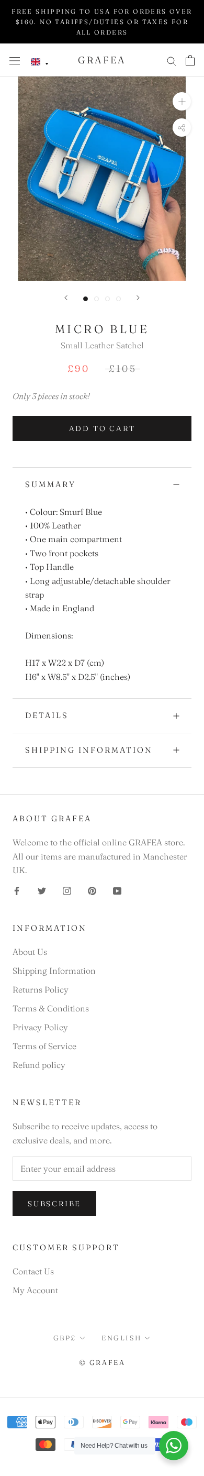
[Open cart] (190, 60)
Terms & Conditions (51, 1008)
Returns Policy (41, 989)
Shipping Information (89, 750)
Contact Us (33, 1271)
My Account (35, 1290)
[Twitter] (42, 890)
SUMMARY (50, 484)
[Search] (171, 60)
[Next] (138, 297)
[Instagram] (67, 890)
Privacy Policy (40, 1027)
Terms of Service (44, 1046)
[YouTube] (117, 890)
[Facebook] (17, 890)
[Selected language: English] (39, 62)
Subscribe (54, 1203)
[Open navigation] (14, 60)
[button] (39, 62)
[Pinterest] (92, 890)
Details (47, 715)
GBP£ (64, 1338)
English (121, 1338)
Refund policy (39, 1065)
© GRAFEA (102, 1362)
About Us (30, 951)
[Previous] (65, 297)
